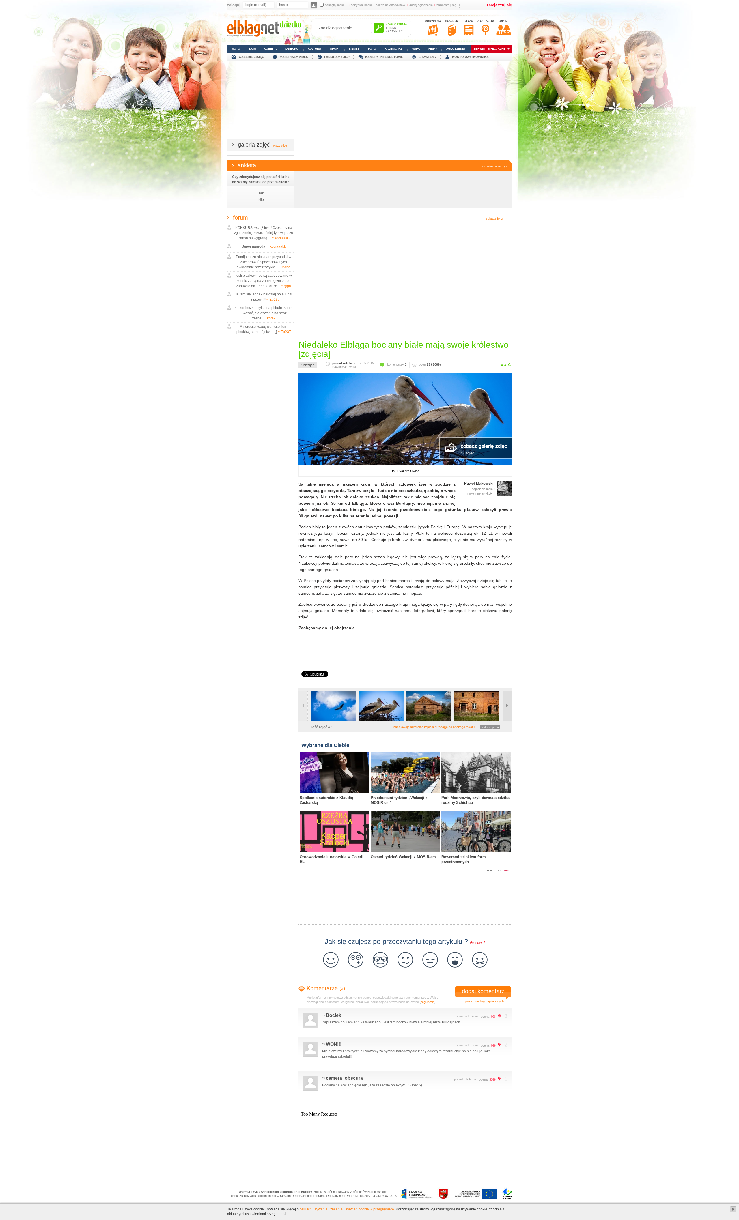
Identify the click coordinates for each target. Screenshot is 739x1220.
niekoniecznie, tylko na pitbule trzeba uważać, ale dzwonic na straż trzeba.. (264, 313)
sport (335, 48)
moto (236, 48)
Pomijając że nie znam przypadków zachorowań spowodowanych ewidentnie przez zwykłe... (263, 262)
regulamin (427, 1002)
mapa (416, 48)
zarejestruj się (445, 5)
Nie (261, 200)
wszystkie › (281, 145)
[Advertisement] (369, 102)
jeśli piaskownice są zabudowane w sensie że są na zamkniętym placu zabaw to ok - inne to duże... (264, 281)
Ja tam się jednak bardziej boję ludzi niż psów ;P (263, 297)
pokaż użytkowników (389, 5)
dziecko (291, 48)
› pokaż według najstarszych (483, 1001)
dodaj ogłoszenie (420, 5)
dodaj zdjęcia (490, 727)
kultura (314, 48)
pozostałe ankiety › (494, 166)
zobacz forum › (496, 218)
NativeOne (405, 870)
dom (252, 48)
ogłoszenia (455, 48)
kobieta (270, 48)
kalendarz (393, 48)
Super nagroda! (264, 246)
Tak (261, 193)
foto (372, 48)
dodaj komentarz (483, 991)
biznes (354, 48)
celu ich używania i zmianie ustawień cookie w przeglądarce (347, 1209)
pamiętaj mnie (334, 5)
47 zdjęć (467, 453)
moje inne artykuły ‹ (481, 493)
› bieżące (307, 365)
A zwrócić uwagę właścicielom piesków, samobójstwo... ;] (263, 329)
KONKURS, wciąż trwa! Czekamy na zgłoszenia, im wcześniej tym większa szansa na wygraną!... (263, 233)
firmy (432, 48)
